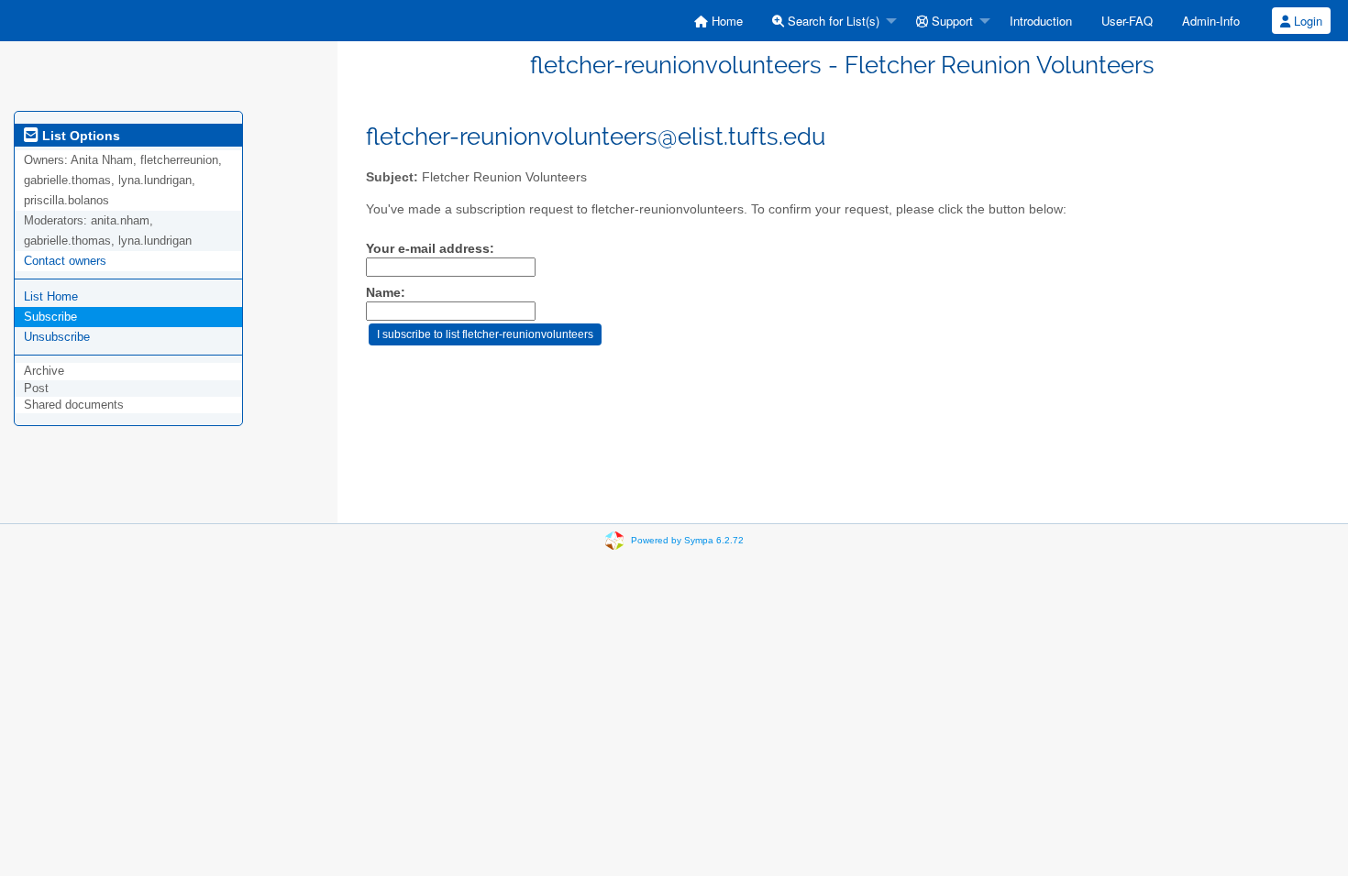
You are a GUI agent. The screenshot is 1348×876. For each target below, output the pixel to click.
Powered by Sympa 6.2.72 (687, 540)
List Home (51, 296)
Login (1306, 20)
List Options (79, 135)
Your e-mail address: (430, 249)
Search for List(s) (831, 20)
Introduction (1041, 20)
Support (950, 20)
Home (725, 20)
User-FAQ (1127, 20)
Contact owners (65, 261)
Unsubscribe (57, 337)
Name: (385, 293)
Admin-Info (1211, 20)
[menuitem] (718, 20)
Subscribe (50, 316)
